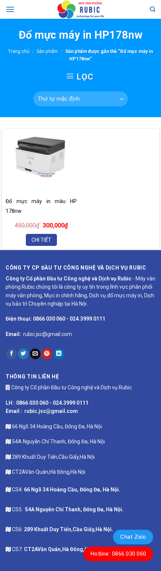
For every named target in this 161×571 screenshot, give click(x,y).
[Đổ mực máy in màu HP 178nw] (41, 157)
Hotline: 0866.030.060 (118, 553)
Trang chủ (19, 51)
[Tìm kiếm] (152, 9)
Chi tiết (41, 240)
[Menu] (10, 9)
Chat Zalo (133, 536)
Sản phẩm (47, 51)
